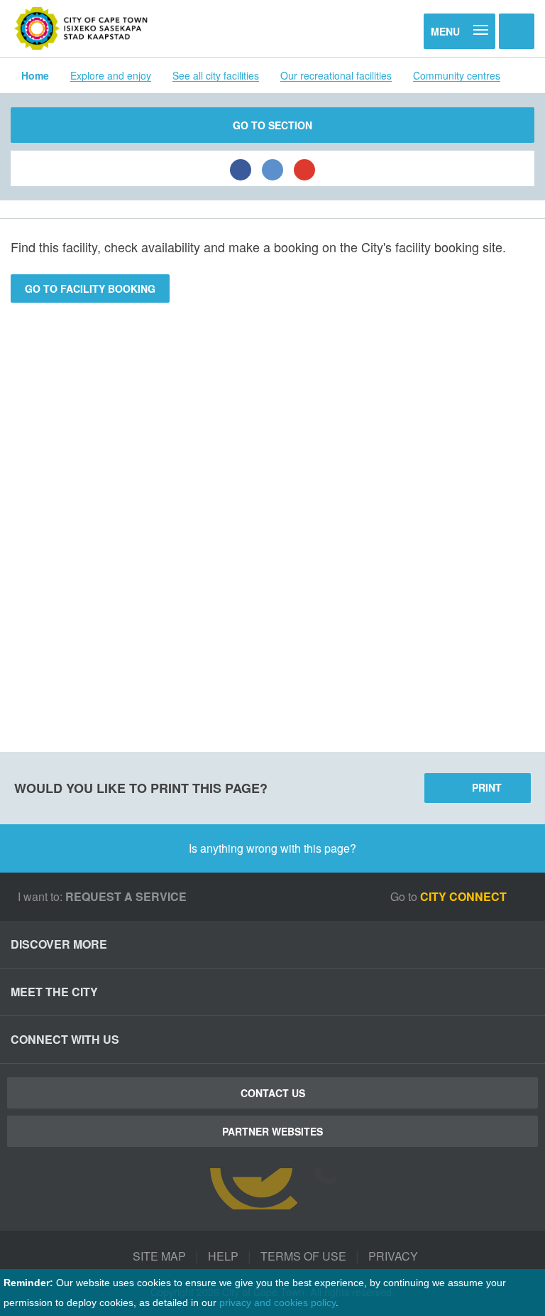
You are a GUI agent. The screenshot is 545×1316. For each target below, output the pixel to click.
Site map (159, 1256)
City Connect (465, 896)
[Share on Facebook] (240, 168)
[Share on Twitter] (272, 168)
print (487, 787)
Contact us (273, 1093)
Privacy (393, 1256)
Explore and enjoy (110, 75)
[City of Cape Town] (81, 28)
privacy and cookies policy (277, 1302)
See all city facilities (215, 75)
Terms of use (303, 1256)
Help (223, 1256)
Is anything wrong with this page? (272, 848)
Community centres (456, 75)
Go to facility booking (90, 288)
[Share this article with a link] (304, 168)
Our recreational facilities (336, 75)
